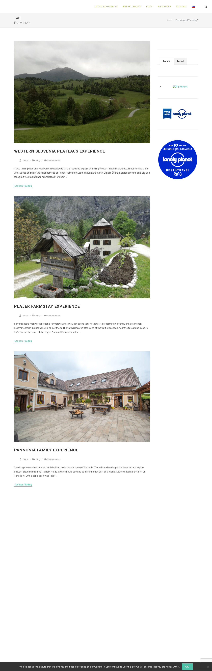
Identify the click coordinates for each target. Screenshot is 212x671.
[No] (208, 666)
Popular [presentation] (167, 61)
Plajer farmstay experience (47, 306)
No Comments (53, 160)
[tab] (167, 61)
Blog (38, 160)
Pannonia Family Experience (46, 450)
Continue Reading (23, 186)
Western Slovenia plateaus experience (59, 151)
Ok (187, 666)
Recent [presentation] (180, 61)
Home (169, 20)
